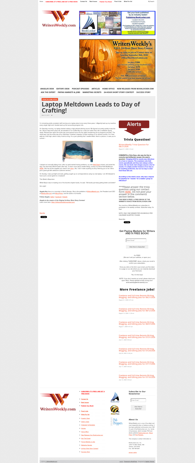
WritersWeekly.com (93, 191)
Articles (96, 88)
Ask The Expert (48, 92)
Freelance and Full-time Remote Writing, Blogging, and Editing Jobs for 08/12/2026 (137, 310)
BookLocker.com (46, 193)
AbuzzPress (59, 193)
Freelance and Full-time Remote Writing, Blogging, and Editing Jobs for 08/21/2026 (137, 296)
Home (41, 1)
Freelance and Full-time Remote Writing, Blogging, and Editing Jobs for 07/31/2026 (137, 336)
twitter (52, 197)
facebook (58, 197)
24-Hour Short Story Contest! (119, 92)
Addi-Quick (96, 165)
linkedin (65, 197)
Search (152, 1)
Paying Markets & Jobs (69, 92)
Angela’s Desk (47, 88)
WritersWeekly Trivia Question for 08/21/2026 (134, 145)
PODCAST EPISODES (80, 88)
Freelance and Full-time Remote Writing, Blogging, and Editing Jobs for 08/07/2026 (137, 323)
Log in (121, 461)
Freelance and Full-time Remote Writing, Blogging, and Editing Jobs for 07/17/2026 (137, 363)
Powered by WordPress (130, 461)
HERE (41, 168)
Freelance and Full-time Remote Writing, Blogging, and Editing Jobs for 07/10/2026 (137, 376)
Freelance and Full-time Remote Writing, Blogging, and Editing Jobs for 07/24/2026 (137, 350)
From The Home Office (49, 99)
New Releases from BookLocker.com (135, 88)
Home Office (108, 88)
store (72, 168)
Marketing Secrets (92, 92)
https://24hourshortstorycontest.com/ (63, 202)
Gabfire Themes (149, 461)
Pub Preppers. (139, 435)
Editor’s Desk (62, 88)
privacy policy (133, 452)
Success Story (143, 92)
